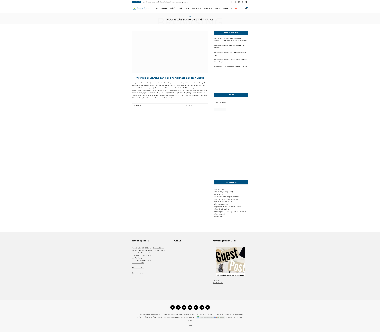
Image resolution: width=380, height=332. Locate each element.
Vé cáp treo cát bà (138, 263)
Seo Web (207, 8)
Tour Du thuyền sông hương (223, 192)
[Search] (241, 8)
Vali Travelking (137, 258)
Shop (217, 8)
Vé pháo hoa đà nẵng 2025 (223, 207)
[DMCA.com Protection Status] (220, 110)
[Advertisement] (231, 81)
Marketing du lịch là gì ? (166, 8)
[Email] (194, 105)
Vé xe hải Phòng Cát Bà (221, 209)
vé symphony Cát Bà (221, 204)
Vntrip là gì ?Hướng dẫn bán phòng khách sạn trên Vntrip (170, 77)
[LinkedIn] (207, 307)
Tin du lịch (227, 8)
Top (190, 326)
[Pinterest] (191, 105)
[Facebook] (172, 307)
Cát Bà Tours (217, 280)
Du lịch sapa (136, 255)
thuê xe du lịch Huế (226, 202)
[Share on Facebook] (186, 105)
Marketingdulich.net (220, 38)
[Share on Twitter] (189, 105)
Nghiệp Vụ (196, 8)
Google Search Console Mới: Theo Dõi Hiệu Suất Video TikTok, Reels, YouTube (165, 2)
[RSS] (196, 307)
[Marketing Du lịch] (141, 8)
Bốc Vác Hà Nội (218, 283)
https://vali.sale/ (137, 260)
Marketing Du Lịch (138, 248)
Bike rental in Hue (138, 268)
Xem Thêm (137, 105)
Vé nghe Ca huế (219, 214)
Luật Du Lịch (184, 8)
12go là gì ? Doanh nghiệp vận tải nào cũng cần (233, 67)
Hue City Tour (218, 217)
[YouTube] (202, 307)
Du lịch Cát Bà (219, 194)
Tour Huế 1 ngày (219, 189)
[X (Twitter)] (178, 307)
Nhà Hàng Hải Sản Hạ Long (223, 212)
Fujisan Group (234, 197)
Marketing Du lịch (187, 317)
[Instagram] (184, 307)
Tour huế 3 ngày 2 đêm (222, 199)
